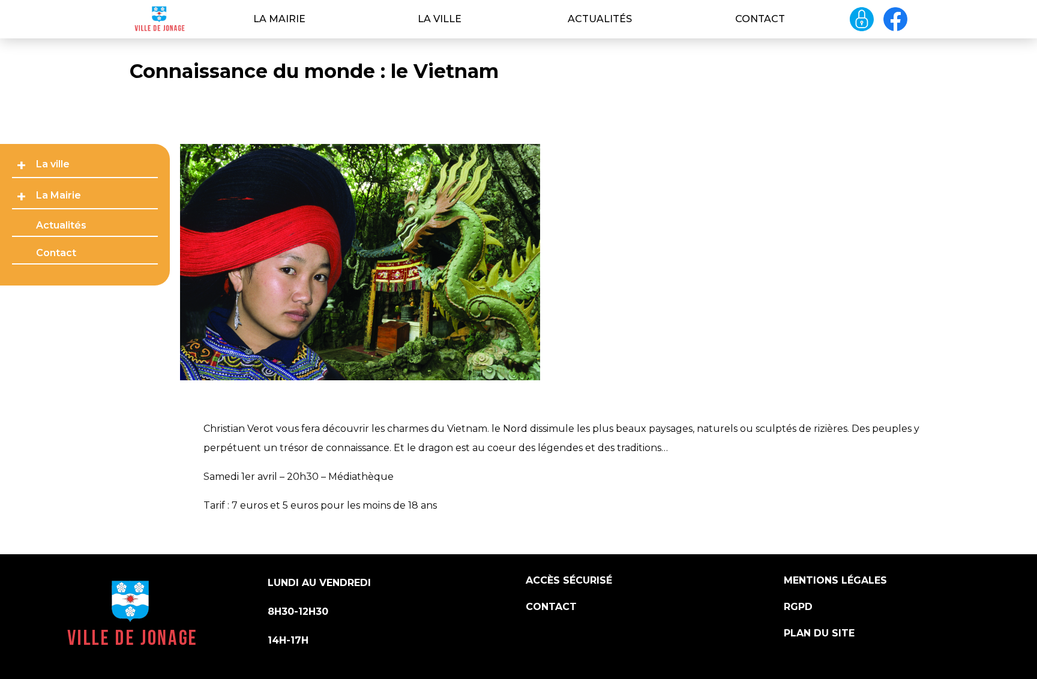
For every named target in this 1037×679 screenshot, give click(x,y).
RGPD (798, 606)
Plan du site (819, 633)
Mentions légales (835, 580)
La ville (439, 19)
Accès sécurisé (569, 580)
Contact (760, 19)
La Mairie (279, 19)
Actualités (600, 19)
